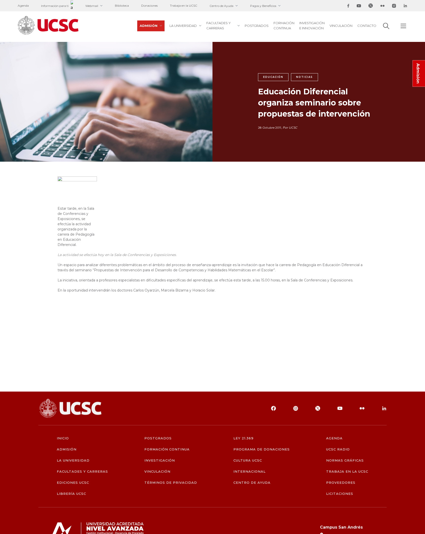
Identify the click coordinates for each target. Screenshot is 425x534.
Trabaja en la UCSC (183, 5)
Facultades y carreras (218, 25)
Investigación (159, 460)
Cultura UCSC (247, 460)
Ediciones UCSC (73, 482)
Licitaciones (339, 494)
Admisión (148, 26)
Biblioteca (122, 5)
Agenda (23, 5)
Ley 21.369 (243, 438)
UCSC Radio (338, 449)
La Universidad (183, 26)
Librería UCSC (71, 494)
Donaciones (149, 5)
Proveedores (340, 482)
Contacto (366, 26)
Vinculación (341, 26)
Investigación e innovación (312, 25)
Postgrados (257, 26)
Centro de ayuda (252, 482)
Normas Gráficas (345, 460)
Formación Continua (283, 25)
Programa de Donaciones (261, 449)
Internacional (249, 471)
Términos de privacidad (170, 482)
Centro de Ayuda (221, 6)
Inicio (63, 438)
